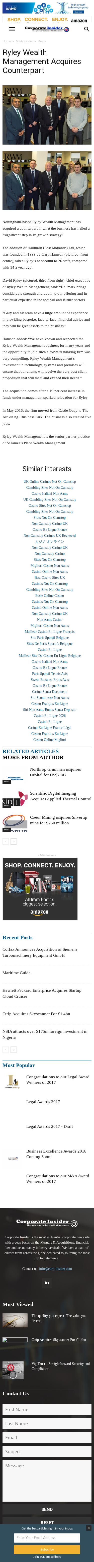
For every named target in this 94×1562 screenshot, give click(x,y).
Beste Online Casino (49, 596)
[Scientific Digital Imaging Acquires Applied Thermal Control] (15, 799)
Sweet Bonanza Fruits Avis (50, 680)
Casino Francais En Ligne (49, 734)
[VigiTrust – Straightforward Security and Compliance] (13, 1370)
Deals (42, 41)
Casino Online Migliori (49, 740)
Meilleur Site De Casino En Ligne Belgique (50, 656)
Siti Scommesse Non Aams (50, 698)
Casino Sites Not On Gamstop (50, 505)
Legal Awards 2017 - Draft (49, 1126)
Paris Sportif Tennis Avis (49, 674)
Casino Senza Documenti (49, 692)
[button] (87, 29)
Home (7, 41)
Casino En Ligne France (50, 530)
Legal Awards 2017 (43, 1101)
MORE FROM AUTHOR (33, 757)
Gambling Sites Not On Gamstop (49, 487)
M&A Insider (24, 41)
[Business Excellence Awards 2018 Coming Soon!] (13, 1159)
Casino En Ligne (50, 650)
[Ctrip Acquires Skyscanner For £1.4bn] (15, 1343)
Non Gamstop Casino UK (50, 524)
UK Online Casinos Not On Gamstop (50, 481)
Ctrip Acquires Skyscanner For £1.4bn (36, 1013)
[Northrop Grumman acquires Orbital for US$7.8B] (15, 775)
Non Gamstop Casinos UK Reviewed (50, 536)
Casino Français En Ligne (49, 704)
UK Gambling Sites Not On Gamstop (49, 499)
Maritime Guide (17, 972)
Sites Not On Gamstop (50, 560)
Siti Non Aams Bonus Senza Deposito (49, 710)
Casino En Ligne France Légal (49, 728)
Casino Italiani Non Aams (50, 493)
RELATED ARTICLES (31, 751)
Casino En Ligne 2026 (50, 716)
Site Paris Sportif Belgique (50, 638)
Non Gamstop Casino (50, 554)
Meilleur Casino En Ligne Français (49, 632)
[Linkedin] (47, 1283)
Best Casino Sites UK (50, 578)
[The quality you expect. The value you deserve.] (15, 1320)
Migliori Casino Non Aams (50, 566)
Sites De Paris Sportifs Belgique (49, 644)
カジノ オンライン (49, 542)
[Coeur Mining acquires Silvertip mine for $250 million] (15, 823)
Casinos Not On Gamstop (50, 584)
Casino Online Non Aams (50, 572)
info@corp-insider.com (55, 1269)
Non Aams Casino (49, 620)
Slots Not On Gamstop (50, 517)
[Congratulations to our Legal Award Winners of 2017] (13, 1084)
